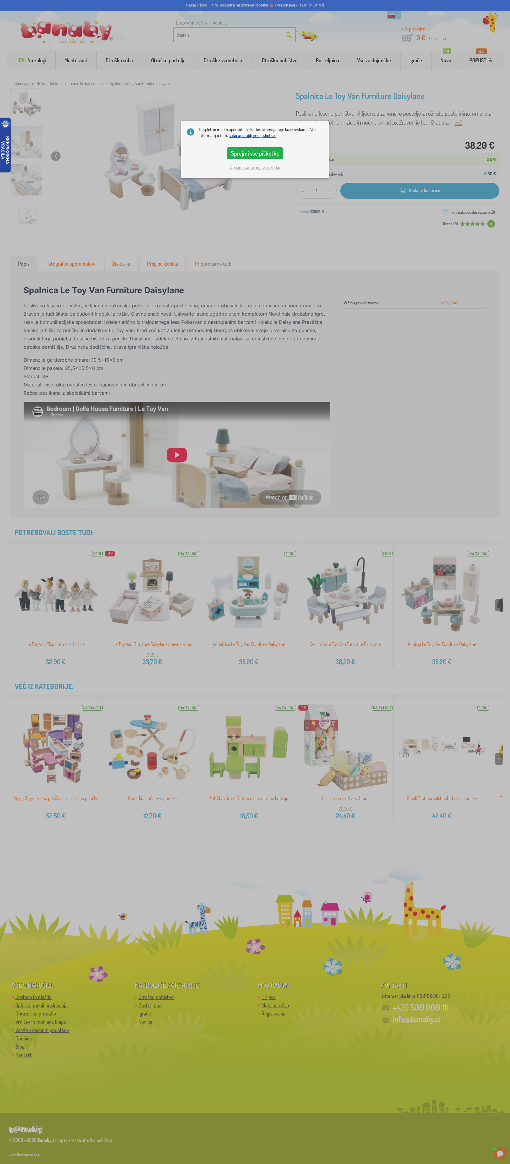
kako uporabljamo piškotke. (252, 135)
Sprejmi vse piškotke (255, 153)
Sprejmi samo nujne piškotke (255, 167)
